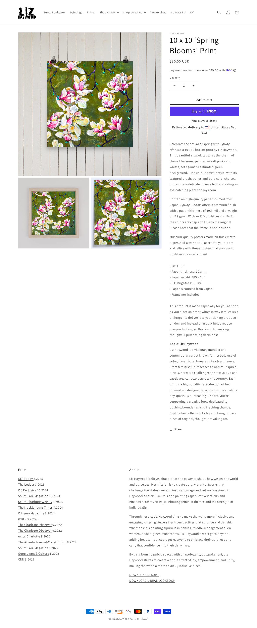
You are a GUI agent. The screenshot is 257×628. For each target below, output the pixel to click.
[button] (109, 12)
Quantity (175, 77)
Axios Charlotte (29, 536)
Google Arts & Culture (33, 553)
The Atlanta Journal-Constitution (42, 542)
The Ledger (26, 484)
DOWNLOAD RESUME (144, 575)
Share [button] (178, 429)
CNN (21, 559)
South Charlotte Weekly (35, 502)
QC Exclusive (27, 490)
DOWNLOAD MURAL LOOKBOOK (152, 581)
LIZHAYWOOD (122, 619)
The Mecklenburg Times (35, 507)
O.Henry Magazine (31, 513)
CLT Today (26, 479)
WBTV (22, 519)
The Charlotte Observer (35, 525)
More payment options (204, 120)
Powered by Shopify (139, 619)
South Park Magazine (33, 496)
